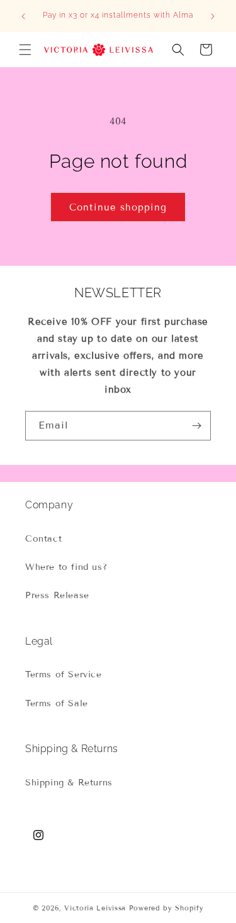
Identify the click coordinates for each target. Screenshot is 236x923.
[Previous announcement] (23, 16)
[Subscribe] (196, 425)
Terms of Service (63, 674)
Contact (43, 538)
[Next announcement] (213, 16)
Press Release (57, 595)
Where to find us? (66, 567)
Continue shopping (118, 207)
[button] (25, 49)
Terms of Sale (56, 703)
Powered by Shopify (166, 908)
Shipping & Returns (69, 782)
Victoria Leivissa (95, 908)
